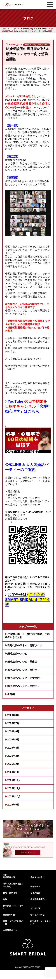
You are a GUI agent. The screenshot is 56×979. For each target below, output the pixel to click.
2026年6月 (13, 731)
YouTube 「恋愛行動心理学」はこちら (28, 406)
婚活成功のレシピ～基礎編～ (23, 661)
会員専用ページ (10, 930)
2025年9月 (13, 804)
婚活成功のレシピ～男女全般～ (24, 678)
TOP (5, 875)
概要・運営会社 (10, 893)
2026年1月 (13, 772)
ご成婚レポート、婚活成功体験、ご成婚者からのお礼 (27, 636)
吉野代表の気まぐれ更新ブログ (24, 645)
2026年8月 (13, 715)
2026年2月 (13, 764)
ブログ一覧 (35, 908)
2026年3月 (13, 756)
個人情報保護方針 (38, 899)
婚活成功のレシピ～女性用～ (23, 669)
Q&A (5, 899)
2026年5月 (13, 739)
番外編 (11, 694)
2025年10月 (14, 796)
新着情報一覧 (9, 877)
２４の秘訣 (35, 893)
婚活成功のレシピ (17, 653)
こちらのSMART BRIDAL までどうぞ (27, 599)
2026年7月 (13, 723)
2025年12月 (14, 780)
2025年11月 (14, 788)
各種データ (35, 886)
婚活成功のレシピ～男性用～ (23, 686)
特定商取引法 (9, 915)
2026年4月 (13, 747)
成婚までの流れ (37, 877)
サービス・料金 (37, 915)
